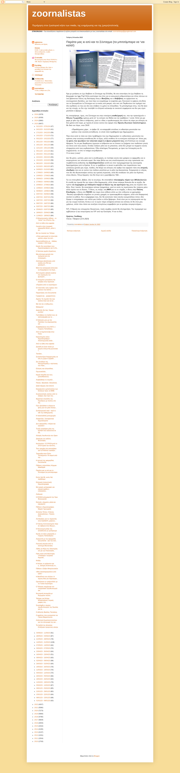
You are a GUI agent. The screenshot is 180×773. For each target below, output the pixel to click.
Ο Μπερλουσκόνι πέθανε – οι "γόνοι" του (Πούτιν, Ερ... (46, 219)
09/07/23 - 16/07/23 (43, 203)
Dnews (37, 48)
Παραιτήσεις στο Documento (46, 293)
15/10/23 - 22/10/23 (43, 160)
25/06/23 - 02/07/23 (43, 209)
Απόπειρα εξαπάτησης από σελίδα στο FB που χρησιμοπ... (45, 263)
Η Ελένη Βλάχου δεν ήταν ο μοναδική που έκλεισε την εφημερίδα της (44, 69)
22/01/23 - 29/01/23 (43, 691)
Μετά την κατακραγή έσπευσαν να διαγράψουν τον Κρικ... (47, 269)
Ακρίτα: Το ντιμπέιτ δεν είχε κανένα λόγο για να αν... (45, 300)
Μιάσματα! (39, 307)
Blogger (96, 756)
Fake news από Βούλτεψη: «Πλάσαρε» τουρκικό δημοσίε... (45, 555)
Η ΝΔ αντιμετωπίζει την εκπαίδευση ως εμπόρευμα (46, 530)
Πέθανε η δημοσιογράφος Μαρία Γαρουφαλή (45, 508)
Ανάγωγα (39, 494)
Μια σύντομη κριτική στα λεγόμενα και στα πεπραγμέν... (44, 256)
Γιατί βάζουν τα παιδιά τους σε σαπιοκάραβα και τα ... (46, 316)
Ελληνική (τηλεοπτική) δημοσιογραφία (44, 483)
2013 (36, 732)
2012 (36, 735)
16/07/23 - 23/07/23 (43, 200)
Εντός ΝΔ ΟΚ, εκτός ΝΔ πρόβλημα (44, 478)
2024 (36, 120)
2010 (36, 741)
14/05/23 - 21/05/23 (43, 642)
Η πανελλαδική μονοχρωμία (46, 416)
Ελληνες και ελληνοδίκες (44, 369)
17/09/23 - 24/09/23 (43, 172)
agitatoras (38, 42)
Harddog (38, 65)
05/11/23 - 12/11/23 (43, 151)
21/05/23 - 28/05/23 (43, 639)
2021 (36, 708)
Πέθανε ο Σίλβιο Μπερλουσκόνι (47, 569)
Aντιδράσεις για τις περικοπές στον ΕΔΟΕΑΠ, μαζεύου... (46, 520)
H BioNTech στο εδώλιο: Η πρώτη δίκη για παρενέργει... (47, 577)
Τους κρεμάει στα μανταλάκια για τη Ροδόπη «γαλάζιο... (46, 449)
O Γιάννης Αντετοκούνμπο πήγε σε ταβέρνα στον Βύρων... (47, 525)
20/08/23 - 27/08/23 (43, 185)
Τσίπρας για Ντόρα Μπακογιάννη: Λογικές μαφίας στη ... (45, 600)
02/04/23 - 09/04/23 (43, 661)
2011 (36, 738)
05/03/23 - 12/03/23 (43, 673)
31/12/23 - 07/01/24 (43, 126)
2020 (36, 711)
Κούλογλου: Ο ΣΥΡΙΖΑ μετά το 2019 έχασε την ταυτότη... (46, 444)
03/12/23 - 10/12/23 (43, 138)
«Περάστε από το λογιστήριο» (46, 285)
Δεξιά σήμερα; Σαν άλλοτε (45, 386)
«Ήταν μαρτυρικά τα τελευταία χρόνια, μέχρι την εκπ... (46, 237)
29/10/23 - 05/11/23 (43, 154)
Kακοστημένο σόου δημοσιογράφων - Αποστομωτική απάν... (45, 339)
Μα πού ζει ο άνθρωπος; (44, 304)
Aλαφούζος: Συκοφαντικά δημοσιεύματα (45, 420)
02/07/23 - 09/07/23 (43, 206)
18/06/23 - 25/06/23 (43, 212)
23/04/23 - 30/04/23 (43, 651)
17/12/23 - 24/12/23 (43, 132)
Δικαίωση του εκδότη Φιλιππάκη (43, 440)
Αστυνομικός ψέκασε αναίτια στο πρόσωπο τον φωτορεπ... (46, 275)
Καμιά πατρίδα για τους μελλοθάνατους (44, 376)
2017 (36, 720)
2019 (36, 714)
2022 (36, 704)
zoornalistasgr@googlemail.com (124, 31)
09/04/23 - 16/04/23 (43, 658)
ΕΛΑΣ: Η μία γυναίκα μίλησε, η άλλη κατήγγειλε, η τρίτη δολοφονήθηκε (44, 52)
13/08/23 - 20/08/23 (43, 188)
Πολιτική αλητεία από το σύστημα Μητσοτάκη (44, 545)
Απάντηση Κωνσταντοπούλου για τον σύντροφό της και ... (46, 621)
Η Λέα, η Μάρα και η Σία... (43, 90)
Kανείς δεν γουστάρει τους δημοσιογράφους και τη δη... (47, 247)
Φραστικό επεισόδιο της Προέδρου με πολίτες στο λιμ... (46, 401)
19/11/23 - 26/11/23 (43, 145)
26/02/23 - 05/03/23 (43, 676)
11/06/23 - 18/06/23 (43, 215)
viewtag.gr (39, 75)
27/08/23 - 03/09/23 (43, 182)
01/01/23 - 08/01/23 (43, 701)
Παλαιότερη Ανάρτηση (139, 231)
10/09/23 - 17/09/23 (43, 175)
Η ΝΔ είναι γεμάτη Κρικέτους (46, 251)
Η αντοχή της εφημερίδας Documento (45, 461)
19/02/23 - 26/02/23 (43, 679)
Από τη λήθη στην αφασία (45, 223)
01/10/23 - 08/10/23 (43, 166)
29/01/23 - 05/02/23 (43, 688)
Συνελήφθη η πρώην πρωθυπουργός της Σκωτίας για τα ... (47, 607)
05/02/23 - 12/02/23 (43, 685)
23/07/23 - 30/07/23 (43, 197)
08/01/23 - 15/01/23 (43, 698)
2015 (36, 726)
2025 (36, 117)
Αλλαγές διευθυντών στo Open (47, 436)
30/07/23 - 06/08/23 (43, 194)
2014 (36, 729)
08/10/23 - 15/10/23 (43, 163)
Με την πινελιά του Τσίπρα (45, 233)
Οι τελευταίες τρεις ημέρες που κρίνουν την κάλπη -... (46, 289)
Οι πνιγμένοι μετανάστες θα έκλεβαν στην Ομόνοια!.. (45, 281)
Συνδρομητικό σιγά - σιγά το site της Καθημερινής (46, 411)
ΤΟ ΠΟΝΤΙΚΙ (39, 94)
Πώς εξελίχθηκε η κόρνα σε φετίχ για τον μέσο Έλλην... (46, 406)
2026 (36, 114)
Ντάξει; (38, 561)
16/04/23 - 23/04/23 (43, 654)
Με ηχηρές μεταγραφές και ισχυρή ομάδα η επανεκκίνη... (45, 489)
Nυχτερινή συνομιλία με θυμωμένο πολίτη (44, 594)
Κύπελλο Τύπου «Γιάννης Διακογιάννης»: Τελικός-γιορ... (45, 514)
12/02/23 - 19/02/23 (43, 682)
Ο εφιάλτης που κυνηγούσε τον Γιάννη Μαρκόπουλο (47, 616)
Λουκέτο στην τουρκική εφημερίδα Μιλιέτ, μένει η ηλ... (45, 228)
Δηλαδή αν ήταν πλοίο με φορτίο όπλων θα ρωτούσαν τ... (47, 348)
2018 (36, 717)
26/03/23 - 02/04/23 (43, 664)
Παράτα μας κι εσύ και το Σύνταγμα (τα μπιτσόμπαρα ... (46, 472)
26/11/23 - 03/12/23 (43, 142)
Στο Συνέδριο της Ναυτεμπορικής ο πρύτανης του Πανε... (47, 363)
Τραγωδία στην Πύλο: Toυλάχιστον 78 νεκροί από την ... (46, 455)
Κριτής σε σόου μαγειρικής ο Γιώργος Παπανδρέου (46, 535)
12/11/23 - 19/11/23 (43, 148)
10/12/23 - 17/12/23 (43, 135)
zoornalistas (59, 13)
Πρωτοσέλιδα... (41, 372)
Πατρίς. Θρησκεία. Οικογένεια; (46, 383)
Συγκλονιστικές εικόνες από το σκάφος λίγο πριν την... (46, 395)
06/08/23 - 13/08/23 (43, 191)
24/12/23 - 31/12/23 (43, 129)
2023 (36, 123)
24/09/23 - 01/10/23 (43, 169)
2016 (36, 723)
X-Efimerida (39, 79)
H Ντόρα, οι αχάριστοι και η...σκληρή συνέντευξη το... (46, 564)
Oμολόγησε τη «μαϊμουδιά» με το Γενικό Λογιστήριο (46, 582)
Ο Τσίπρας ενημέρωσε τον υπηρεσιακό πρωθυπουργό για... (46, 588)
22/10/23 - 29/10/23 (43, 157)
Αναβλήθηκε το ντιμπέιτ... (45, 380)
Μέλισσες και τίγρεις (41, 44)
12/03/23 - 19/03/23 (43, 670)
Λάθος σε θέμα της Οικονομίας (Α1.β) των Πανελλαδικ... (47, 550)
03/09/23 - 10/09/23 (43, 178)
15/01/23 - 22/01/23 (43, 694)
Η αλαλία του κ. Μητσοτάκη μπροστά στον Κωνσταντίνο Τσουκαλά (44, 83)
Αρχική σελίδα (106, 231)
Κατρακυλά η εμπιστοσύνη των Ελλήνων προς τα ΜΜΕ (47, 390)
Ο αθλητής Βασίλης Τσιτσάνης (46, 612)
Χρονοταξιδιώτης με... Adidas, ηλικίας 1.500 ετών (46, 242)
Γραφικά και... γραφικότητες (45, 296)
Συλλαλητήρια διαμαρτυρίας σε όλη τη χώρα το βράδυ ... (47, 358)
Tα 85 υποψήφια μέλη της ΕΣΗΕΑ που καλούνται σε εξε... (46, 430)
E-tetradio (38, 58)
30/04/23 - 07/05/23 (43, 648)
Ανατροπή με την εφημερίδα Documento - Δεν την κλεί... (46, 540)
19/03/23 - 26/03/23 (43, 667)
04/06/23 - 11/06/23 (43, 633)
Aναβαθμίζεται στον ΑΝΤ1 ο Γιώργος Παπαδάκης (45, 328)
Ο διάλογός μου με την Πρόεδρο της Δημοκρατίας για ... (46, 322)
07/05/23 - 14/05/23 (43, 645)
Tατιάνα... (39, 354)
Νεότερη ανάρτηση (73, 231)
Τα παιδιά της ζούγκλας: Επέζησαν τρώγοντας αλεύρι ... (47, 627)
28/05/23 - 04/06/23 (43, 636)
